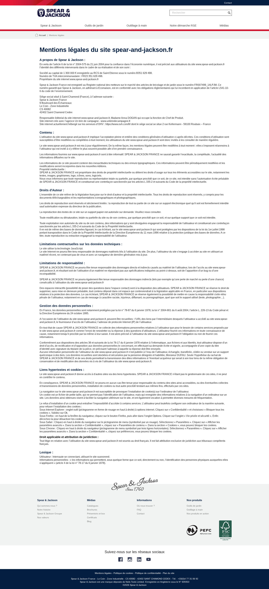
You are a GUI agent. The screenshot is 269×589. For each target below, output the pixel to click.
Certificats (92, 517)
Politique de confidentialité (148, 573)
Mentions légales (103, 573)
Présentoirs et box (96, 513)
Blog (89, 521)
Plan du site (168, 573)
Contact (228, 3)
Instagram (130, 559)
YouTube (148, 559)
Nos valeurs (43, 517)
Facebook (120, 559)
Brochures (92, 509)
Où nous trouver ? (146, 506)
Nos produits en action (198, 513)
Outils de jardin (194, 506)
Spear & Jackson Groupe (49, 513)
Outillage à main (195, 509)
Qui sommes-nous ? (47, 506)
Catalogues (92, 506)
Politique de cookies (123, 573)
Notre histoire (43, 509)
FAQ (139, 509)
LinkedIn (139, 559)
